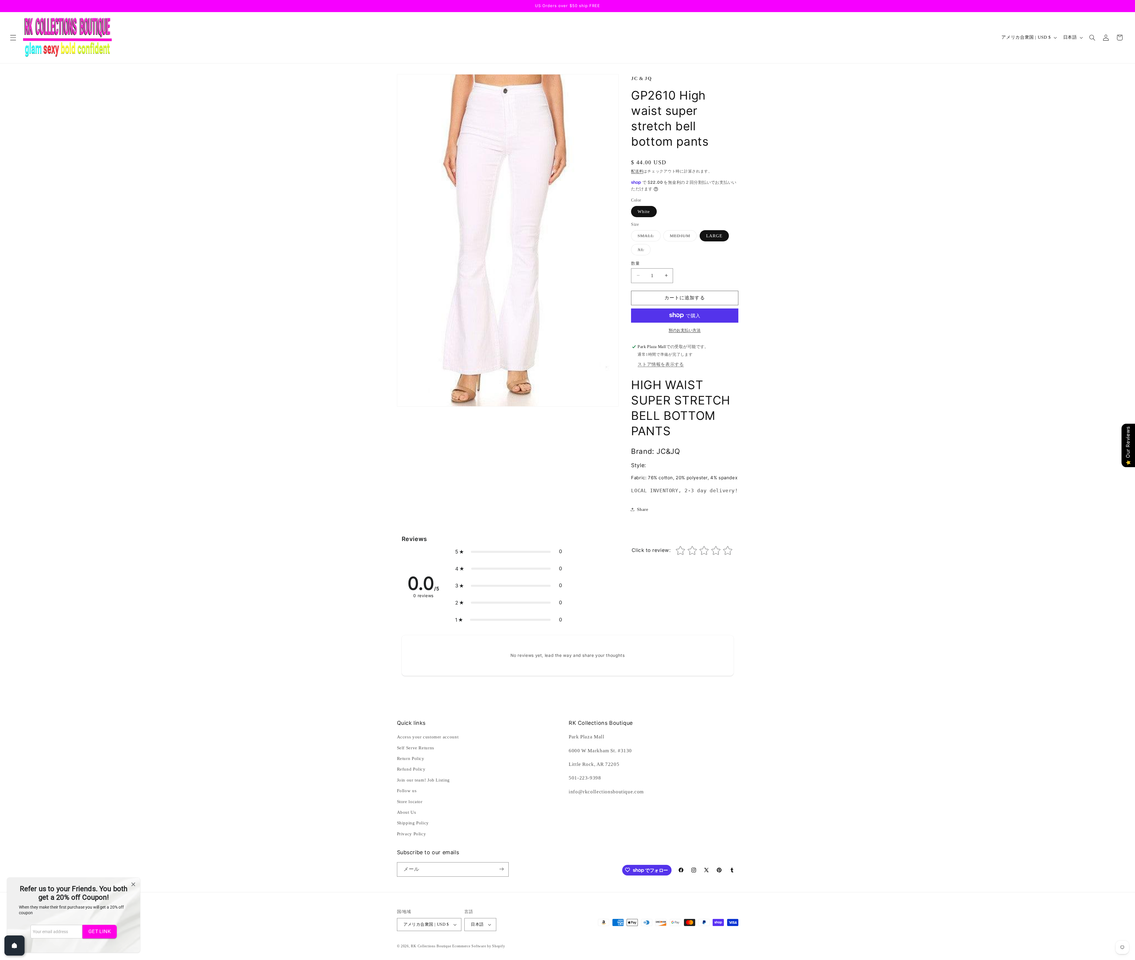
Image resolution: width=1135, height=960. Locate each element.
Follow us (407, 790)
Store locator (410, 801)
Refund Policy (411, 769)
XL (643, 251)
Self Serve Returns (415, 747)
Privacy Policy (411, 833)
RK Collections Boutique (431, 946)
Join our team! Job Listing (423, 780)
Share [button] (642, 509)
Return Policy (410, 758)
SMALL (648, 237)
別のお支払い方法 (685, 330)
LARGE (714, 235)
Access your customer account (428, 737)
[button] (13, 37)
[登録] (501, 869)
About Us (406, 812)
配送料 (637, 171)
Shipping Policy (413, 823)
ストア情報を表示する (661, 364)
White (644, 211)
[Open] (14, 945)
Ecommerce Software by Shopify (478, 946)
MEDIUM (682, 237)
